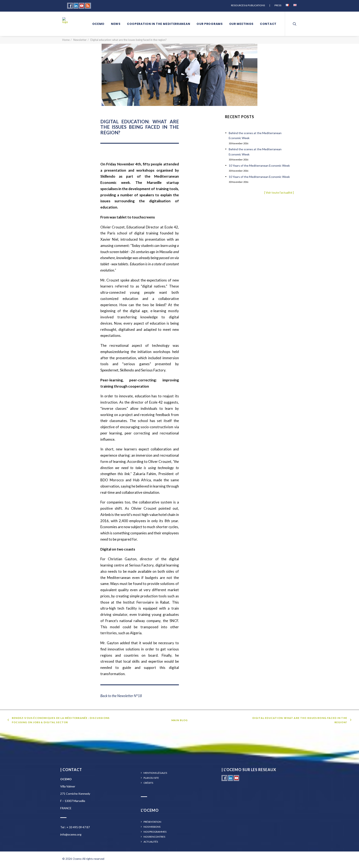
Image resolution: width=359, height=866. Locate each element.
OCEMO (98, 24)
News (115, 24)
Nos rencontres (154, 836)
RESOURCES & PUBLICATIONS (248, 5)
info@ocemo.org (70, 834)
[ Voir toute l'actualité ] (279, 192)
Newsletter (80, 39)
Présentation (152, 821)
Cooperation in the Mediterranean (158, 24)
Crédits (148, 782)
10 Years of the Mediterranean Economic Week (259, 165)
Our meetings (241, 24)
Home (66, 39)
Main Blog (179, 720)
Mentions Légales (155, 772)
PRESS (277, 5)
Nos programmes (155, 831)
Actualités (151, 841)
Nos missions (152, 826)
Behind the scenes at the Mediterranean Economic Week (255, 135)
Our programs (210, 24)
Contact (268, 24)
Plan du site (151, 777)
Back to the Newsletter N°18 (121, 696)
